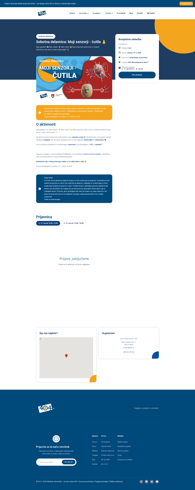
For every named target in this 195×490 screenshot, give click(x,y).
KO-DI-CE (104, 464)
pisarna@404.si (128, 348)
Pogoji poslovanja (101, 481)
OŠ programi (105, 442)
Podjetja (95, 455)
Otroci (94, 446)
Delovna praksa (122, 451)
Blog (131, 13)
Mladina (95, 451)
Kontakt (140, 13)
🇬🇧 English (151, 13)
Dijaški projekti (122, 442)
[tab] (48, 223)
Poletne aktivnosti (107, 455)
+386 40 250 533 (129, 352)
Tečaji (119, 455)
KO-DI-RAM (105, 460)
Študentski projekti (124, 446)
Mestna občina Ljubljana (92, 154)
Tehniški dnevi (106, 446)
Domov (72, 13)
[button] (83, 13)
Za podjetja (121, 13)
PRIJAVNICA (137, 75)
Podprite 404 (186, 4)
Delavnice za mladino (125, 460)
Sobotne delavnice (107, 451)
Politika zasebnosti (116, 481)
